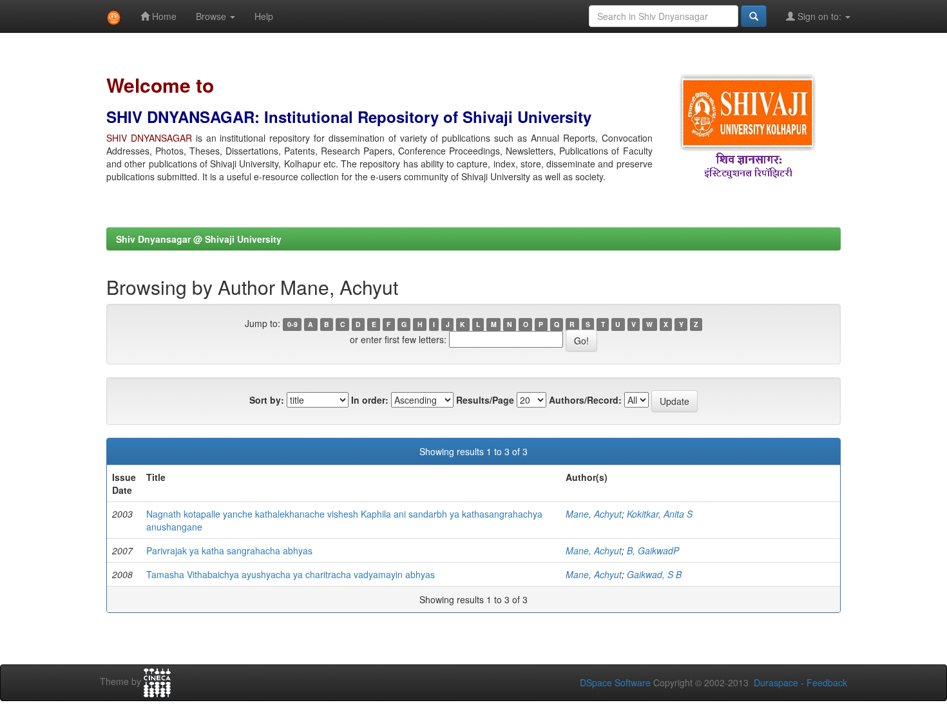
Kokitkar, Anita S (660, 513)
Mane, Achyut (594, 513)
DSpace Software (615, 682)
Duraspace (776, 682)
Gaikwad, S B (654, 574)
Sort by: (266, 399)
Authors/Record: (585, 399)
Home (163, 16)
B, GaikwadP (653, 550)
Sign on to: (819, 16)
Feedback (827, 682)
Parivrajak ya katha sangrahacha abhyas (229, 550)
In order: (369, 399)
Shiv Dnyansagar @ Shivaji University (199, 238)
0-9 (292, 324)
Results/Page (485, 399)
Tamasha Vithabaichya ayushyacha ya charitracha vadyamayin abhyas (290, 574)
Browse (212, 16)
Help (263, 16)
